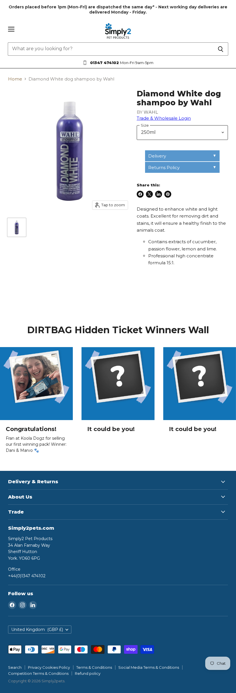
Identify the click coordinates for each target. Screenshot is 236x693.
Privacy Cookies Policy (49, 667)
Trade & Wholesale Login (164, 118)
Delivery (157, 156)
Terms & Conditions (94, 667)
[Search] (220, 49)
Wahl (151, 112)
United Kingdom (37, 629)
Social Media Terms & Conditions (148, 667)
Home (15, 78)
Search (15, 667)
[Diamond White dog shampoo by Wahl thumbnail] (16, 227)
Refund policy (87, 673)
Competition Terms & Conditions (38, 673)
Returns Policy (164, 167)
